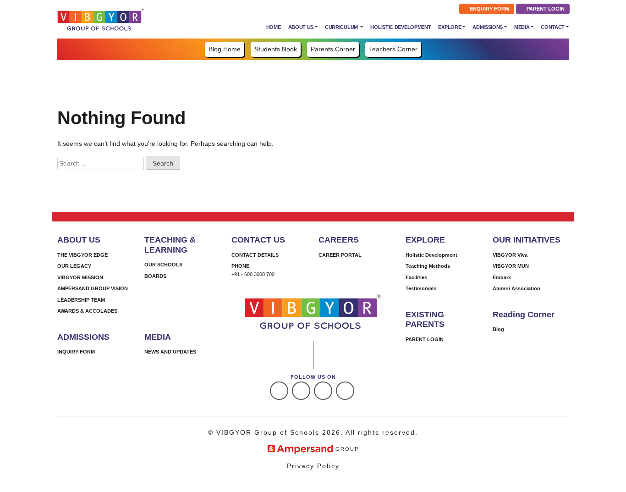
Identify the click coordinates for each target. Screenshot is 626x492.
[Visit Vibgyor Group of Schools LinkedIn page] (323, 390)
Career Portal (340, 255)
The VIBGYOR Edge (82, 255)
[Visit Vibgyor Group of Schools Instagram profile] (301, 390)
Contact (553, 27)
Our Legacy (74, 266)
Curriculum (342, 27)
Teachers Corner (393, 49)
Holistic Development (400, 27)
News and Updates (170, 351)
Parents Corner (333, 49)
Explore (449, 27)
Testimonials (421, 288)
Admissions (487, 27)
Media (522, 27)
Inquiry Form (76, 351)
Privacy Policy (313, 466)
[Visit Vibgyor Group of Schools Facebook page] (279, 390)
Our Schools (163, 264)
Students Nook (275, 49)
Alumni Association (516, 288)
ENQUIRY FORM (488, 8)
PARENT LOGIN (545, 8)
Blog (498, 329)
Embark (502, 277)
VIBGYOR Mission (80, 277)
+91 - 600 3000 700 (253, 274)
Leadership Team (81, 300)
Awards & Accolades (87, 311)
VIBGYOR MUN (511, 266)
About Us (301, 27)
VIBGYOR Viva (510, 255)
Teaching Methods (428, 266)
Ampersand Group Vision (92, 288)
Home (273, 27)
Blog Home (225, 49)
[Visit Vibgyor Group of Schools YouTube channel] (345, 390)
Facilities (416, 277)
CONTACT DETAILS (255, 255)
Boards (155, 276)
